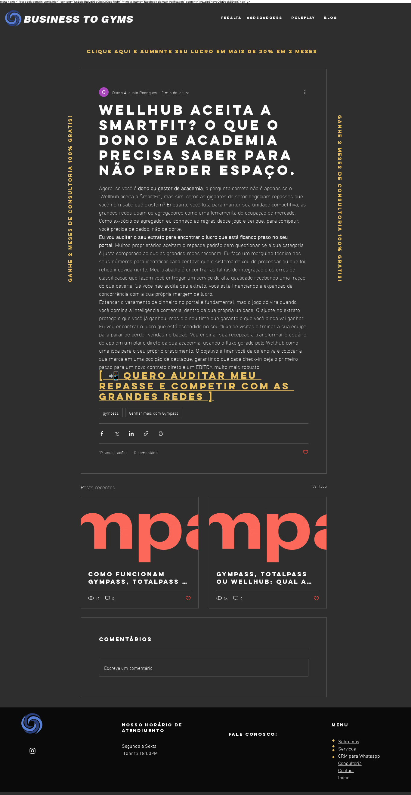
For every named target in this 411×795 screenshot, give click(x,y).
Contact (346, 771)
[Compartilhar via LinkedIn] (131, 433)
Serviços (347, 749)
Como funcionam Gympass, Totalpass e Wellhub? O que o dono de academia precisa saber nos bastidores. (137, 577)
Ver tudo (319, 486)
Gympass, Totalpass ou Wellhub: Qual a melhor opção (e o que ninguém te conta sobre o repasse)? (266, 577)
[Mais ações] (304, 92)
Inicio (343, 778)
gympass (111, 412)
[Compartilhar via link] (146, 433)
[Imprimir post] (161, 433)
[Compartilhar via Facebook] (102, 433)
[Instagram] (32, 751)
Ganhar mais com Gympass (153, 412)
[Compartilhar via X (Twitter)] (116, 433)
